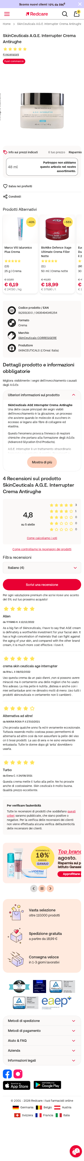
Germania (26, 1107)
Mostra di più (42, 462)
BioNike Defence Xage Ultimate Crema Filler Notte (56, 252)
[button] (42, 395)
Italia (66, 1115)
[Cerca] (65, 14)
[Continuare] (42, 888)
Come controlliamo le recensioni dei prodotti (41, 549)
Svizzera (27, 1115)
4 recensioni (11, 54)
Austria (66, 1107)
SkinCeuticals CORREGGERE (37, 337)
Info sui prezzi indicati (23, 152)
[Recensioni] (15, 49)
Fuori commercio (14, 61)
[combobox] (42, 567)
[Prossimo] (50, 888)
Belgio (48, 1107)
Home (7, 24)
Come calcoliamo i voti (42, 538)
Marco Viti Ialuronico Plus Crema (18, 249)
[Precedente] (34, 888)
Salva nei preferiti (20, 186)
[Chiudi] (80, 4)
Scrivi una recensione (42, 584)
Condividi (15, 196)
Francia (48, 1115)
